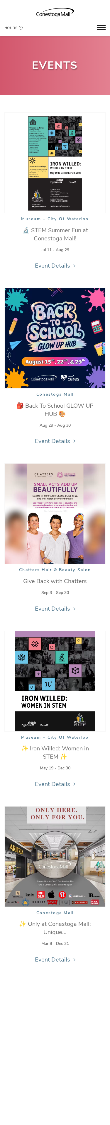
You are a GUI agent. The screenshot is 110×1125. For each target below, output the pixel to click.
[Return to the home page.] (55, 12)
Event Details (52, 266)
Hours (10, 27)
